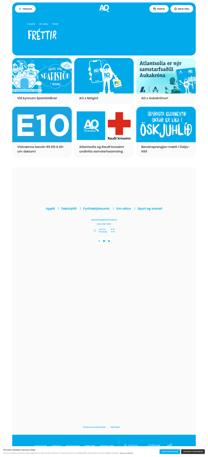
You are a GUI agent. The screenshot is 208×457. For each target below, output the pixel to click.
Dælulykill (71, 208)
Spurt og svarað (150, 208)
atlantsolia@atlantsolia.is (104, 219)
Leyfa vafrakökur (170, 451)
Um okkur (43, 24)
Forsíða (31, 24)
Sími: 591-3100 (104, 224)
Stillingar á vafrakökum (193, 451)
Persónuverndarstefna (94, 427)
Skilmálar (115, 427)
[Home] (104, 8)
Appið (52, 208)
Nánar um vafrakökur (126, 453)
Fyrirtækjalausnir (98, 208)
